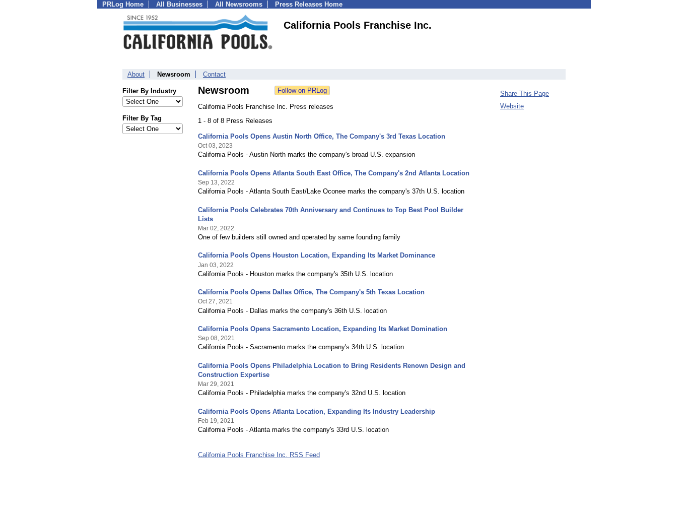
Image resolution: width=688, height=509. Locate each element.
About (136, 74)
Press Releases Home (308, 4)
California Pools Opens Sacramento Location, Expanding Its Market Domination (322, 329)
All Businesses (179, 4)
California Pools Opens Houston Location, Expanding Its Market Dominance (316, 255)
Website (512, 106)
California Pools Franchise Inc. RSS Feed (259, 455)
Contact (214, 74)
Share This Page (524, 93)
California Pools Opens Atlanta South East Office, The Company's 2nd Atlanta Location (333, 173)
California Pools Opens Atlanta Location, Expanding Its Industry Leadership (316, 411)
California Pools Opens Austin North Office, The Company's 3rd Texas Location (321, 136)
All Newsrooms (238, 4)
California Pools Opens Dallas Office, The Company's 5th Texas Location (311, 292)
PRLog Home (123, 4)
